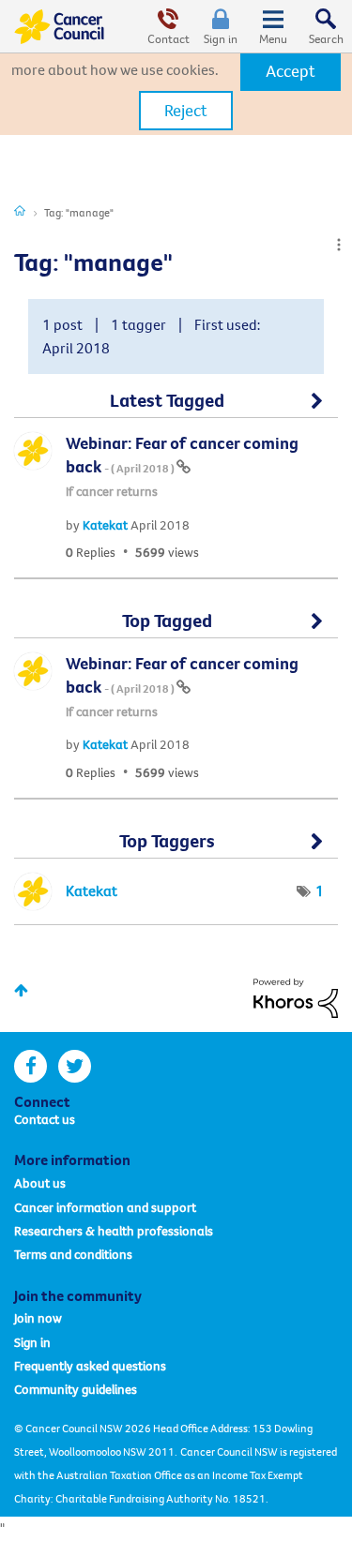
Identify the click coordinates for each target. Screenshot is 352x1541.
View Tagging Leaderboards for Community (176, 849)
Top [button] (21, 990)
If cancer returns (112, 491)
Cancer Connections (19, 210)
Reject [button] (185, 110)
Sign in (220, 38)
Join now (38, 1317)
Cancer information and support (105, 1207)
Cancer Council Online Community (59, 26)
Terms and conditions (73, 1254)
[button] (290, 71)
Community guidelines (75, 1389)
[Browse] (273, 26)
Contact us (44, 1119)
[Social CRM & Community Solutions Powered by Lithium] (295, 996)
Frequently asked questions (90, 1365)
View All (176, 408)
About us (40, 1182)
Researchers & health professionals (113, 1230)
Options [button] (339, 245)
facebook (30, 1066)
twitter (74, 1066)
